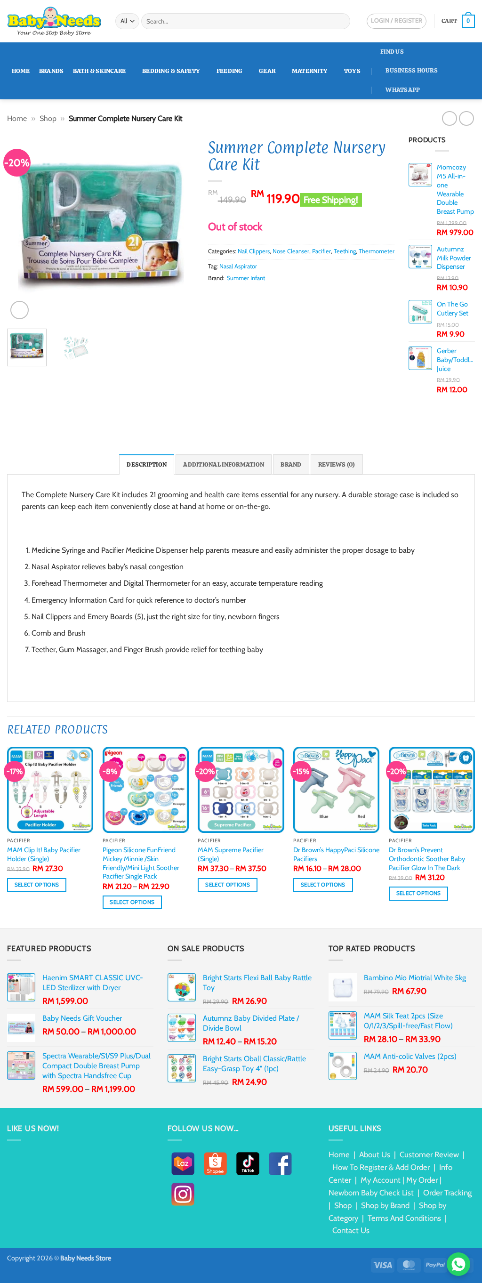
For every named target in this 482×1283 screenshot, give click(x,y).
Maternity (310, 71)
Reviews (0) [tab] (336, 464)
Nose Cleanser (291, 251)
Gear (267, 71)
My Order (422, 1180)
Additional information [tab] (223, 464)
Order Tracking (447, 1192)
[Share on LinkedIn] (260, 296)
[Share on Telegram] (283, 296)
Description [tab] (147, 464)
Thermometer (376, 251)
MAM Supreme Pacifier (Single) (231, 854)
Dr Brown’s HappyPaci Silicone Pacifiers (336, 854)
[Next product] (449, 118)
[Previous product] (466, 118)
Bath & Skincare (99, 71)
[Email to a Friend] (237, 296)
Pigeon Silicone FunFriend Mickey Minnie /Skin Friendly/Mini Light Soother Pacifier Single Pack (141, 863)
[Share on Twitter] (225, 296)
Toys (352, 71)
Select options (37, 884)
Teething (345, 251)
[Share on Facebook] (213, 296)
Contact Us (351, 1230)
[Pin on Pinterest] (248, 296)
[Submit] (341, 21)
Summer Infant (246, 278)
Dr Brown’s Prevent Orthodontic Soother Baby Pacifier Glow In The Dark (427, 858)
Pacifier (321, 251)
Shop (48, 118)
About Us (374, 1154)
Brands (51, 71)
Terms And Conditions (404, 1218)
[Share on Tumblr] (271, 296)
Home (21, 71)
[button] (458, 21)
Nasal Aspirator (238, 266)
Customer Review (429, 1154)
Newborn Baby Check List (371, 1192)
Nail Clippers (254, 251)
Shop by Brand (385, 1205)
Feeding (230, 71)
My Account (381, 1180)
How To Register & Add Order (381, 1167)
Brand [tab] (291, 464)
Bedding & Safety (171, 71)
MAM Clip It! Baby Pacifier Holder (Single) (43, 854)
